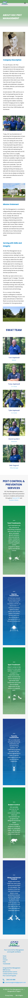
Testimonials (6, 964)
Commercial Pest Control (10, 974)
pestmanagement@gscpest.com (15, 982)
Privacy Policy (9, 995)
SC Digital (17, 991)
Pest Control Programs (9, 975)
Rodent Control (14, 805)
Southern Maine (13, 500)
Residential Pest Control (10, 972)
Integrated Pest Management (11, 968)
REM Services (6, 970)
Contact (5, 960)
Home (4, 956)
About (4, 958)
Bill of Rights (19, 995)
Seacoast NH (16, 498)
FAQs (4, 962)
